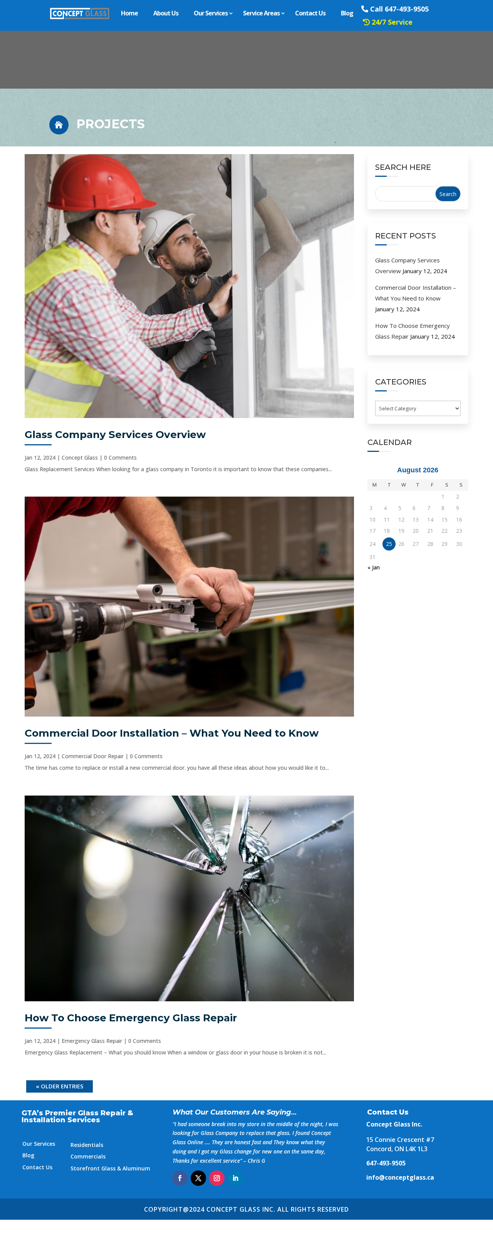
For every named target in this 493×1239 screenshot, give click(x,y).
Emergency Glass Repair (92, 1040)
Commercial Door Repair (93, 756)
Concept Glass (80, 457)
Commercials (88, 1156)
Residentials (86, 1144)
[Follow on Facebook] (180, 1178)
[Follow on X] (198, 1178)
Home (129, 13)
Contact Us (310, 13)
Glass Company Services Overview (115, 434)
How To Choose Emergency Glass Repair (131, 1018)
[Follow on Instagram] (217, 1178)
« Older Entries (59, 1086)
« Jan (373, 567)
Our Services (211, 13)
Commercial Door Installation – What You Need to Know (172, 733)
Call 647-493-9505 (399, 8)
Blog (347, 13)
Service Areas (261, 13)
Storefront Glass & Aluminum (110, 1168)
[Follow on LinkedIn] (235, 1178)
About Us (165, 13)
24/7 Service (392, 22)
